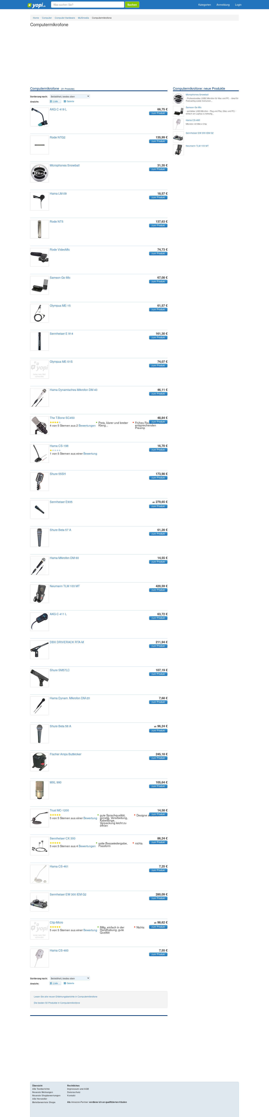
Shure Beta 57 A (60, 530)
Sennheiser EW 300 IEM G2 (68, 894)
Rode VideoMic (60, 249)
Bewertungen (87, 425)
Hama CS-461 (59, 866)
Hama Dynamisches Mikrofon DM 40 (73, 390)
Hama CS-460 (59, 950)
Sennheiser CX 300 (62, 838)
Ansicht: (34, 101)
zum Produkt (158, 113)
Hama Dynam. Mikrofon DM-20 (70, 698)
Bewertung (90, 453)
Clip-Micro (56, 922)
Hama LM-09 (58, 193)
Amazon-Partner (79, 1102)
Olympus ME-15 (60, 305)
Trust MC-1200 (59, 810)
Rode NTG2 (57, 137)
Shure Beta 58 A (60, 726)
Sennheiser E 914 (61, 333)
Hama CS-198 (59, 446)
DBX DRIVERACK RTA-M (67, 642)
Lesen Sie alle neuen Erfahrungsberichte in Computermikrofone (65, 996)
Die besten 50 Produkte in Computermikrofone (57, 1002)
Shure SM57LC (60, 670)
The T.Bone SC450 (62, 418)
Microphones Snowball (65, 165)
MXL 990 (55, 782)
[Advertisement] (134, 58)
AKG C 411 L (58, 614)
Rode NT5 (56, 221)
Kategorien (204, 4)
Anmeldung (223, 4)
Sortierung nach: (39, 96)
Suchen (132, 4)
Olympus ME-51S (61, 361)
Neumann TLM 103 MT (65, 586)
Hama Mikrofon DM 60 (64, 558)
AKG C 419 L (58, 109)
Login (238, 4)
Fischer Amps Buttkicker (65, 754)
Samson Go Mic (60, 277)
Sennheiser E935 (61, 502)
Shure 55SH (58, 474)
